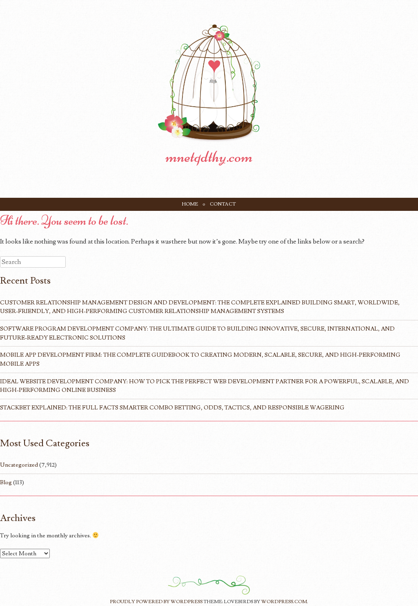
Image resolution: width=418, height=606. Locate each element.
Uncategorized (19, 465)
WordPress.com (284, 602)
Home (190, 204)
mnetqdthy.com (209, 156)
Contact (223, 204)
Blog (6, 482)
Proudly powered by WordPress (156, 602)
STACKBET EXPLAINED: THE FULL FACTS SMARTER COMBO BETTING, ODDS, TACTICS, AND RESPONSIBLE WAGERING (172, 407)
